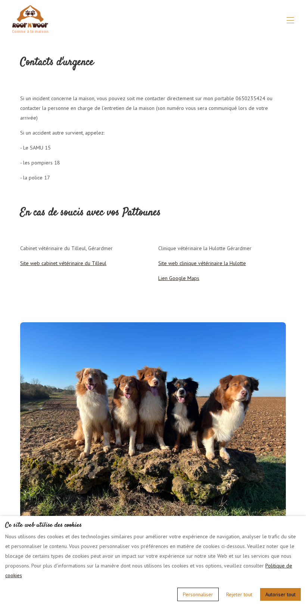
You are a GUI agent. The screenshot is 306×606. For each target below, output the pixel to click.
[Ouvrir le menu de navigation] (290, 20)
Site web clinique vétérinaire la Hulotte (202, 263)
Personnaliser (198, 594)
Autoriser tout (280, 594)
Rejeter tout (239, 594)
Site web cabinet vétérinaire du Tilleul (63, 263)
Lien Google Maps (178, 278)
